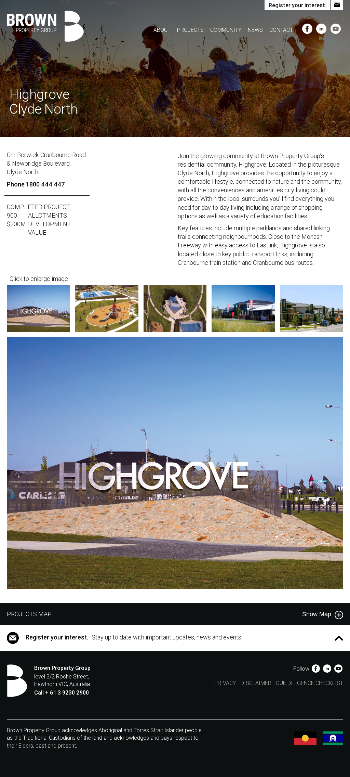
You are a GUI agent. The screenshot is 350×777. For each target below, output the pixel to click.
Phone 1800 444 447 (36, 184)
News (255, 30)
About (162, 30)
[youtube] (335, 30)
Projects (190, 30)
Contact (281, 30)
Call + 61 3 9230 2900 (61, 692)
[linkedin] (322, 30)
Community (225, 30)
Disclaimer (256, 683)
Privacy (225, 683)
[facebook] (307, 30)
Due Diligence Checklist (309, 683)
